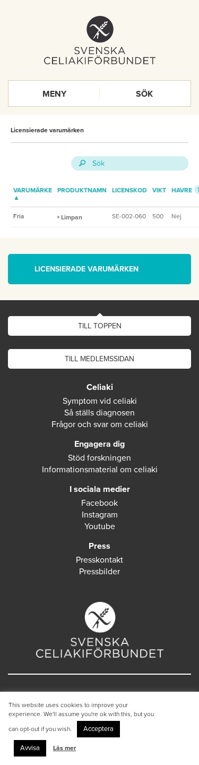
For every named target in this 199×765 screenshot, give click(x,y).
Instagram (100, 514)
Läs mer (64, 748)
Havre (181, 190)
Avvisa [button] (30, 748)
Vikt (159, 190)
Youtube (99, 526)
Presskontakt (99, 560)
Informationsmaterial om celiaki (100, 469)
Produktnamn (82, 190)
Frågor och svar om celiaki (99, 424)
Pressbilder (99, 571)
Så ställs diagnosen (99, 412)
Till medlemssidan (99, 358)
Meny (54, 94)
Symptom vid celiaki (100, 401)
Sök (144, 94)
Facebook (99, 503)
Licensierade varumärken (47, 130)
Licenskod (129, 190)
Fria (18, 216)
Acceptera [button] (98, 729)
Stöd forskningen (99, 458)
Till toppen (100, 325)
